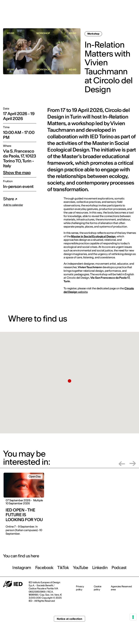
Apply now (91, 16)
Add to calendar (13, 205)
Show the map (17, 172)
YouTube (80, 567)
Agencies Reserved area (121, 588)
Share (9, 198)
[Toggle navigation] (134, 16)
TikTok (63, 567)
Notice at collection (69, 618)
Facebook (44, 567)
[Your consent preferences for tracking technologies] (133, 617)
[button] (69, 381)
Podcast (119, 567)
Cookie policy (97, 588)
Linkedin (99, 567)
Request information (115, 16)
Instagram (21, 567)
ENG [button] (129, 4)
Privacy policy (80, 588)
